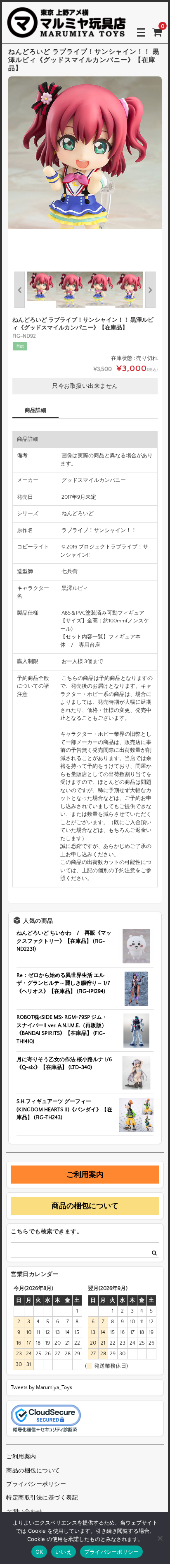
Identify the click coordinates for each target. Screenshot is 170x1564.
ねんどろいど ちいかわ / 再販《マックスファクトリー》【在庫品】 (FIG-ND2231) (64, 941)
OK (39, 1551)
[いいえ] (160, 1538)
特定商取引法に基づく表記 (42, 1498)
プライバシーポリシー (36, 1484)
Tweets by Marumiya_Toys (41, 1387)
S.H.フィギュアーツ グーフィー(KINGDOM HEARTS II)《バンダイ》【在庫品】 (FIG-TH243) (64, 1109)
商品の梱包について (85, 1206)
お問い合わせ (24, 1512)
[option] (85, 152)
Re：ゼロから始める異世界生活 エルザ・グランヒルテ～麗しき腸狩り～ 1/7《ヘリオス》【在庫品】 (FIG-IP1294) (63, 983)
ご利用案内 (85, 1174)
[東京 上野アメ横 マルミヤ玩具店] (66, 32)
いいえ (63, 1551)
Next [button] (150, 290)
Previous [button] (19, 290)
